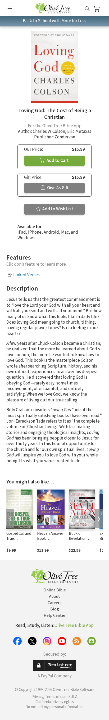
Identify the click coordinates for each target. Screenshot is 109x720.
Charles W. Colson (49, 131)
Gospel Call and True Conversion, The (18, 541)
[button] (87, 9)
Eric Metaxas (79, 131)
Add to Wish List (57, 209)
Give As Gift (57, 188)
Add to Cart (57, 160)
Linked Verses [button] (26, 275)
